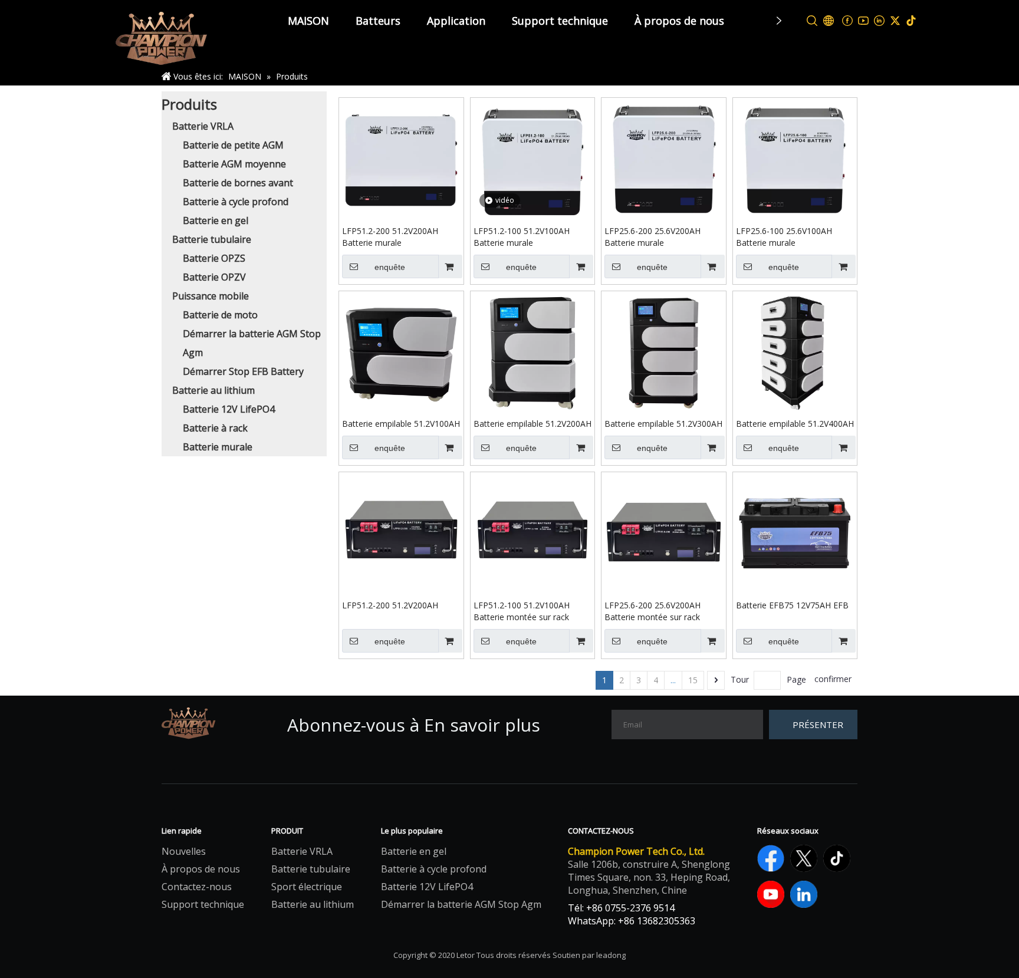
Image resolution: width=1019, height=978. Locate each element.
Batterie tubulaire (211, 239)
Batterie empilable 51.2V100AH (401, 423)
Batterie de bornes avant (238, 182)
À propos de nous (679, 21)
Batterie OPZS (214, 258)
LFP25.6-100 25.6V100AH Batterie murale (784, 236)
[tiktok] (911, 21)
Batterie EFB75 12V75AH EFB (792, 605)
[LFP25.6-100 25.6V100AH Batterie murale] (795, 158)
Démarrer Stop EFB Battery (243, 371)
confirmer (833, 678)
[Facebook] (848, 21)
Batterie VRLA (203, 126)
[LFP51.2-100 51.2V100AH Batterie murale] (533, 158)
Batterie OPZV (214, 277)
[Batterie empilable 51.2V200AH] (533, 352)
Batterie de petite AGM (233, 145)
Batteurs (378, 21)
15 (693, 680)
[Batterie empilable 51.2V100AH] (401, 352)
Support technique (560, 21)
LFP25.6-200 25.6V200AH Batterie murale (652, 236)
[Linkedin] (879, 21)
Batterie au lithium (213, 390)
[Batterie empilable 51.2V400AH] (795, 351)
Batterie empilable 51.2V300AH (663, 423)
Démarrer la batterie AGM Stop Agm (461, 904)
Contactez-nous (197, 886)
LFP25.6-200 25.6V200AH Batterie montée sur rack (652, 611)
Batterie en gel (215, 220)
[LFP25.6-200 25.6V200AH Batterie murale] (663, 158)
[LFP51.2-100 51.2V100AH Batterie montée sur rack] (533, 533)
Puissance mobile (210, 295)
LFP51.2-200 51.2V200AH (390, 605)
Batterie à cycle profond (235, 201)
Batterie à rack (215, 428)
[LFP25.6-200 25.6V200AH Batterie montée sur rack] (663, 533)
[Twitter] (895, 21)
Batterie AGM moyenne (234, 163)
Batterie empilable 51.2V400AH (795, 423)
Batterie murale (217, 446)
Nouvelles (184, 851)
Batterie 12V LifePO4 (229, 409)
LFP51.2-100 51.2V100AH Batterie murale (522, 236)
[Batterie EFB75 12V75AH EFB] (795, 533)
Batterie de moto (220, 314)
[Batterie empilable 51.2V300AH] (663, 352)
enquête (389, 267)
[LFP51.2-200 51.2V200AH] (401, 533)
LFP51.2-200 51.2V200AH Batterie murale (390, 236)
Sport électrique (306, 886)
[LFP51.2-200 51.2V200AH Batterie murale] (401, 158)
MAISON (308, 21)
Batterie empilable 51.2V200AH (532, 423)
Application (456, 21)
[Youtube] (864, 21)
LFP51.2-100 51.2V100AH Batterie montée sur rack (522, 611)
